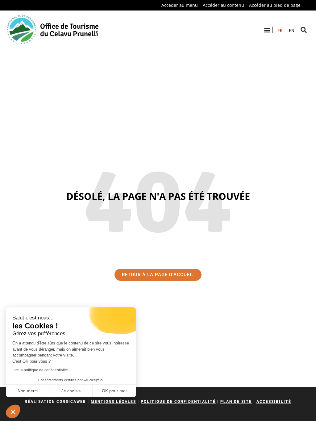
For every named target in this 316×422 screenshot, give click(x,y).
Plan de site (236, 401)
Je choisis (71, 390)
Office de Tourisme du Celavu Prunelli (69, 30)
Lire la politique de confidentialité (40, 370)
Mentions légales (113, 401)
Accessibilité (273, 401)
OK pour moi (114, 390)
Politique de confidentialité (178, 401)
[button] (13, 411)
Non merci (28, 390)
